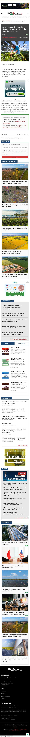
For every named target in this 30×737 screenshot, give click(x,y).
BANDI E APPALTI (16, 347)
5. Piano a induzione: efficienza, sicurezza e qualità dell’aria (12, 503)
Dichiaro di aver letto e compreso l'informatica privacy (15, 151)
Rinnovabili (13, 17)
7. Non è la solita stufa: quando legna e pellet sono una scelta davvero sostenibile (14, 494)
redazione (15, 726)
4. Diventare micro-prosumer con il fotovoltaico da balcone (13, 508)
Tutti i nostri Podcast (21, 518)
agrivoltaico (8, 138)
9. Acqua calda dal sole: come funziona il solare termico (15, 484)
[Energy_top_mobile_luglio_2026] (15, 5)
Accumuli (3, 698)
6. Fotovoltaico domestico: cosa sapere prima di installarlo (14, 499)
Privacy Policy (3, 736)
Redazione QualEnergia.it (9, 37)
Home (2, 20)
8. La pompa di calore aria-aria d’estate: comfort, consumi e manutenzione (14, 488)
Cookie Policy (9, 736)
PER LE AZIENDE (6, 703)
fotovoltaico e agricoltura (17, 138)
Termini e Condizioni (16, 730)
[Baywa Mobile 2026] (15, 88)
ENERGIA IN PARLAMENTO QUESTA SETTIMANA (19, 383)
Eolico (2, 699)
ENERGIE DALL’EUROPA (17, 371)
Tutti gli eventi (22, 445)
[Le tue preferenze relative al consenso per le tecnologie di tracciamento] (27, 734)
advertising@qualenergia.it (10, 707)
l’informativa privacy (18, 152)
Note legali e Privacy (18, 729)
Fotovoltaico (5, 17)
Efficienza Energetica (5, 696)
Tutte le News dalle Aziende (18, 339)
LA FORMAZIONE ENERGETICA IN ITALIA (17, 359)
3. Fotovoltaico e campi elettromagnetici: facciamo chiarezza (14, 513)
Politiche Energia (22, 17)
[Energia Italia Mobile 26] (15, 289)
